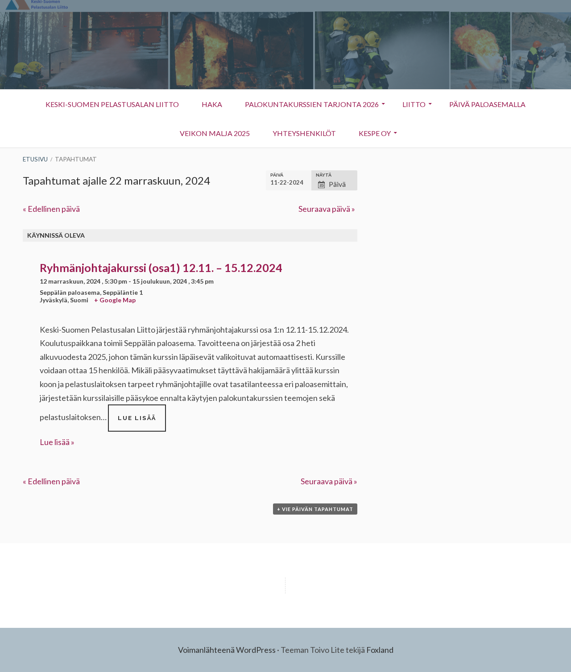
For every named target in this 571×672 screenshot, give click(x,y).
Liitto (409, 106)
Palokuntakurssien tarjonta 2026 (312, 104)
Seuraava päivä (326, 209)
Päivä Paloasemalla (487, 104)
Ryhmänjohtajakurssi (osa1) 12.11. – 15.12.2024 (161, 267)
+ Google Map (115, 300)
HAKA (212, 104)
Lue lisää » (57, 442)
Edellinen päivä (51, 209)
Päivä (276, 175)
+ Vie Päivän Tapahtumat (315, 509)
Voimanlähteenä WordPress (227, 650)
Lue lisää (142, 423)
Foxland (379, 650)
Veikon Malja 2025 (215, 133)
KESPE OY (369, 135)
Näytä (323, 175)
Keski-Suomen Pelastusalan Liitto (112, 104)
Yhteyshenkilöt (299, 135)
